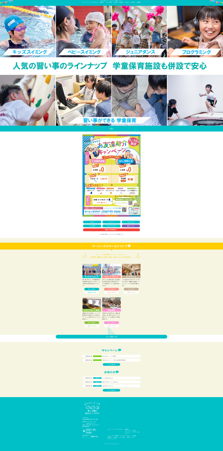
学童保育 (111, 310)
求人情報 (115, 2)
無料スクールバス (131, 437)
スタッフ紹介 (122, 437)
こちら (113, 234)
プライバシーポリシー (112, 438)
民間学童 (134, 430)
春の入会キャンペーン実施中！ (109, 356)
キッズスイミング (92, 276)
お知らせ (127, 2)
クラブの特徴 (109, 2)
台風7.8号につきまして (107, 386)
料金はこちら (91, 292)
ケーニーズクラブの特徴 (113, 435)
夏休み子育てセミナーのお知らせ (110, 382)
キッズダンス (131, 276)
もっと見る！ (110, 336)
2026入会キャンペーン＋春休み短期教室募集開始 (114, 360)
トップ (83, 2)
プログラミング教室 (92, 310)
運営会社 (121, 2)
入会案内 (133, 2)
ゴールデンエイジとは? (125, 435)
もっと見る (111, 364)
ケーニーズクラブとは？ (92, 2)
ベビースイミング (111, 277)
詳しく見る (91, 289)
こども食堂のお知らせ (107, 378)
